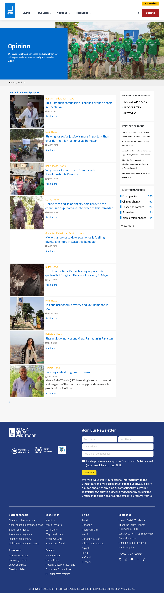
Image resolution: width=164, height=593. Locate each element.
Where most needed (93, 543)
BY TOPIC (130, 113)
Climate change (131, 201)
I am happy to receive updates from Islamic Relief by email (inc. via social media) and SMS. (119, 463)
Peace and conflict (133, 206)
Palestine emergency (20, 534)
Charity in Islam (17, 569)
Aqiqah (86, 548)
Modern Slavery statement (60, 565)
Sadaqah (87, 525)
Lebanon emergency (20, 539)
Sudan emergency (19, 530)
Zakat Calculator (150, 3)
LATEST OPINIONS (135, 101)
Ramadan (128, 212)
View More (127, 225)
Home (12, 82)
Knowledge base (18, 560)
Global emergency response (24, 543)
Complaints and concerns (133, 543)
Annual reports (53, 525)
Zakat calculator (18, 565)
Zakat (85, 520)
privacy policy (143, 483)
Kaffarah (86, 557)
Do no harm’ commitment (59, 569)
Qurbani (86, 562)
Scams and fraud (55, 543)
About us (50, 520)
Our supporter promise (57, 574)
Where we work (53, 539)
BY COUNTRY (132, 107)
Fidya (85, 553)
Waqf (85, 534)
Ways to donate (54, 534)
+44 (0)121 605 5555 (142, 534)
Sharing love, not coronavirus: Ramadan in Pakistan (79, 338)
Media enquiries (127, 547)
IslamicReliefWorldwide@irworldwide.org (106, 491)
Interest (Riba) (90, 530)
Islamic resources (18, 555)
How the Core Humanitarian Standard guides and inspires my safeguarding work (135, 164)
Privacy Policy (52, 555)
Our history (51, 530)
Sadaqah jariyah (91, 539)
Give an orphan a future (22, 520)
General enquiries (128, 538)
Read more (51, 116)
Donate (150, 13)
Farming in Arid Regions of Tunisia (67, 372)
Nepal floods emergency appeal (26, 525)
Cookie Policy (52, 560)
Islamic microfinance (134, 217)
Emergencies (129, 196)
